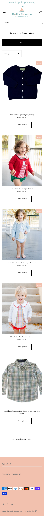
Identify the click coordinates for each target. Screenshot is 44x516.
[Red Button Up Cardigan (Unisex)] (22, 160)
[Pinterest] (12, 505)
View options (22, 124)
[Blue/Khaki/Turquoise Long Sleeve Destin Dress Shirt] (22, 382)
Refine (22, 43)
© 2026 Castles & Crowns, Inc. (12, 511)
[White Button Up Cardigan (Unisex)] (22, 308)
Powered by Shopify (30, 511)
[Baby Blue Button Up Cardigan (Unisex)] (22, 234)
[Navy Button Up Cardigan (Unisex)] (22, 86)
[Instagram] (7, 505)
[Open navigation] (7, 11)
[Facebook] (3, 505)
